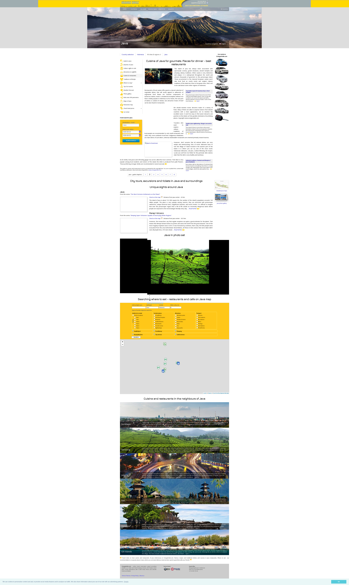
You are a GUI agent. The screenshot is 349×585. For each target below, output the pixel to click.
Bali (123, 500)
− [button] (122, 344)
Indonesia (140, 55)
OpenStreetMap (216, 393)
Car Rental (134, 9)
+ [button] (122, 342)
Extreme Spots (152, 9)
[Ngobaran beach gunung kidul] (150, 303)
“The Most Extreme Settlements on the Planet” (145, 194)
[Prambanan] (155, 303)
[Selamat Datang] (157, 303)
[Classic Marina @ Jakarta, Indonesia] (159, 303)
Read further (193, 208)
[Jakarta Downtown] (151, 303)
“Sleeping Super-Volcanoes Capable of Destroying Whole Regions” (151, 215)
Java (166, 55)
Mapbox (210, 393)
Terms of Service (126, 575)
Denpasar (126, 526)
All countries (224, 9)
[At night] (162, 303)
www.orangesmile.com (155, 170)
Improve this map (224, 393)
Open (197, 101)
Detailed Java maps (221, 191)
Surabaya (126, 424)
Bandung (125, 449)
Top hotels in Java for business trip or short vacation (198, 91)
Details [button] (126, 581)
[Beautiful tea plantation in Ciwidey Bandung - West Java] (148, 303)
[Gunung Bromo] (160, 303)
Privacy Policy (135, 575)
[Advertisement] (158, 118)
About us (142, 575)
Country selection (128, 55)
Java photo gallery (222, 203)
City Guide (143, 9)
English (223, 44)
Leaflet (204, 393)
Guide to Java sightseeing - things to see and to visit (199, 124)
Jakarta (124, 475)
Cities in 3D (161, 9)
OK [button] (339, 581)
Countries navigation (211, 44)
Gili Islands (126, 551)
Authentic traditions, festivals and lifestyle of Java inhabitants (198, 161)
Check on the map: (155, 197)
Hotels (125, 9)
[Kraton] (153, 303)
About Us (171, 9)
